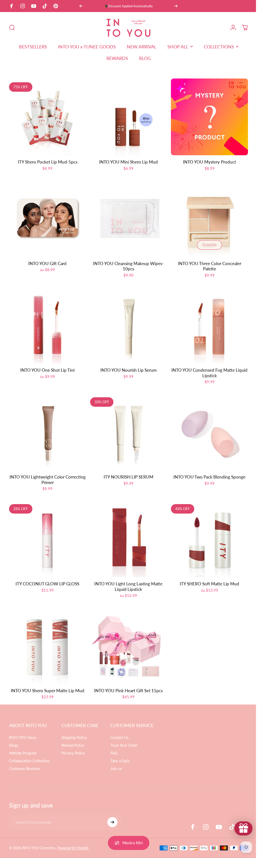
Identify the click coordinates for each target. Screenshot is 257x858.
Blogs (14, 737)
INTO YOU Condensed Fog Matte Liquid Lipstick (206, 369)
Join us (116, 761)
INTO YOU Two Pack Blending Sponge (206, 472)
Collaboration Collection (29, 753)
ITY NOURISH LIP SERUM (126, 472)
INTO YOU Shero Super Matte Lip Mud (47, 683)
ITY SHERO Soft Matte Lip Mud (206, 577)
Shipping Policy (74, 730)
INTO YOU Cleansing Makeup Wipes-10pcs (126, 263)
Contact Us (119, 730)
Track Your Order (124, 737)
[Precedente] (81, 6)
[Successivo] (175, 6)
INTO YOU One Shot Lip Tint (47, 366)
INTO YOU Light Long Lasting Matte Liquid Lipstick (127, 580)
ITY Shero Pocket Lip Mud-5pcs (47, 160)
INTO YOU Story (22, 730)
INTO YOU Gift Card (47, 261)
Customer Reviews (24, 761)
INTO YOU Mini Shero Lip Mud (126, 160)
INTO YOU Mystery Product (206, 160)
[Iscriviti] (112, 815)
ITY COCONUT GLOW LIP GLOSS (47, 577)
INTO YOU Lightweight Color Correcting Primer (46, 474)
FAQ (114, 745)
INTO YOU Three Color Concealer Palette (206, 263)
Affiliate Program (23, 745)
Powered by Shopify (73, 840)
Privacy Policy (73, 745)
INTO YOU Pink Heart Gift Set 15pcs (126, 683)
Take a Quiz (120, 753)
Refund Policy (72, 737)
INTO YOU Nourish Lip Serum (126, 366)
